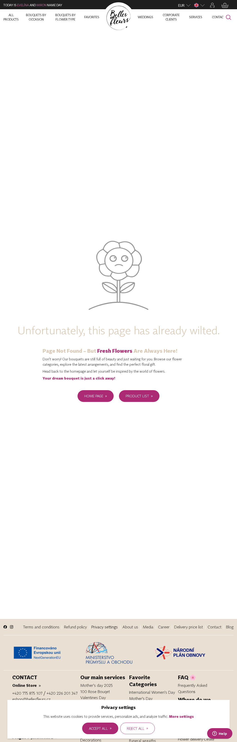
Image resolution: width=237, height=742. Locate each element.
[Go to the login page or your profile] (212, 5)
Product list (139, 396)
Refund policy (75, 626)
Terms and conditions (41, 626)
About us (130, 626)
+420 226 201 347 (62, 693)
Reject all (137, 728)
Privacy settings (104, 626)
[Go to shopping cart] (224, 5)
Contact (214, 626)
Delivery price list (188, 626)
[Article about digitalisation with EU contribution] (47, 652)
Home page (95, 396)
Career (164, 626)
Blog (230, 626)
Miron (41, 5)
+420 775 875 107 (27, 693)
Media (148, 626)
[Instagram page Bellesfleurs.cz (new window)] (11, 627)
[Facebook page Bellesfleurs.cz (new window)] (5, 627)
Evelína (23, 5)
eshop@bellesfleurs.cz (31, 699)
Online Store (26, 685)
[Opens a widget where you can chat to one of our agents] (219, 734)
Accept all (100, 728)
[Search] (228, 17)
